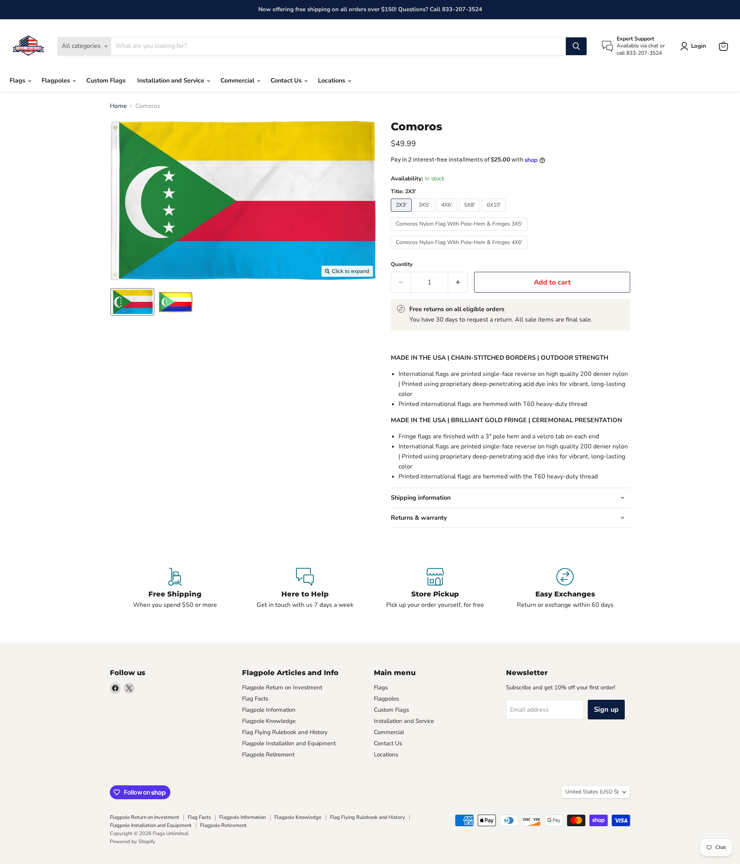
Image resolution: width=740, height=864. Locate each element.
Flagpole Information (269, 710)
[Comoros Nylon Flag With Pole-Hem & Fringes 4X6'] (460, 251)
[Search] (576, 46)
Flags (18, 80)
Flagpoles (57, 80)
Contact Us (287, 80)
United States (592, 791)
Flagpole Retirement (268, 754)
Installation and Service (171, 80)
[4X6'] (447, 213)
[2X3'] (402, 213)
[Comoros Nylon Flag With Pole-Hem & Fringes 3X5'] (460, 232)
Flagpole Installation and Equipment (289, 743)
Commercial (238, 80)
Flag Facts (255, 698)
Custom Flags (106, 80)
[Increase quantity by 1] (458, 282)
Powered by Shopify (132, 841)
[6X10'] (495, 213)
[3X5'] (425, 213)
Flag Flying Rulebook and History (285, 732)
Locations (332, 80)
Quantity (401, 264)
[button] (132, 302)
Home (118, 106)
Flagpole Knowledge (269, 721)
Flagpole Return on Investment (282, 687)
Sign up (606, 709)
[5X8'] (470, 213)
